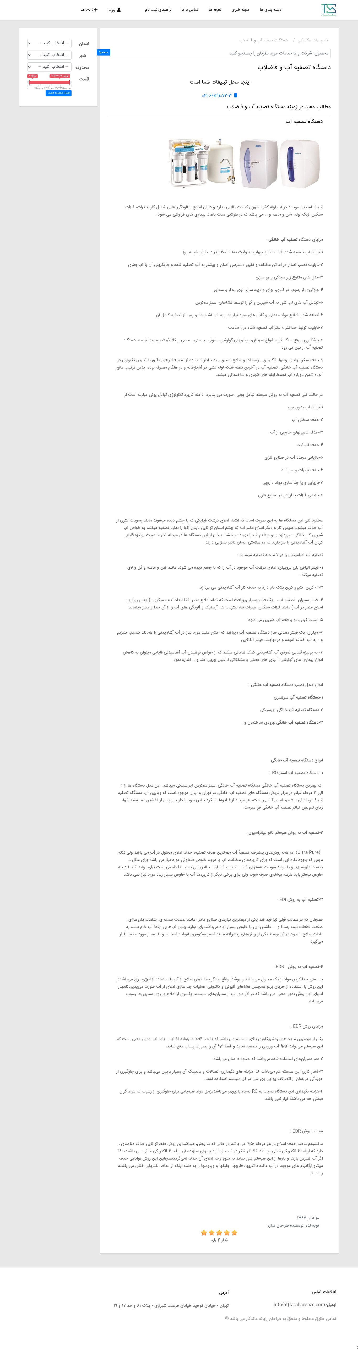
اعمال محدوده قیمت (58, 93)
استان (84, 44)
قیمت (84, 79)
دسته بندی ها (270, 10)
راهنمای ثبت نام (158, 10)
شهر (82, 55)
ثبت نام (87, 10)
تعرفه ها (215, 10)
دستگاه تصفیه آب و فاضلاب (264, 40)
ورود (112, 10)
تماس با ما (189, 10)
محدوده (82, 67)
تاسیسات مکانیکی (312, 40)
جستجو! (103, 52)
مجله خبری (240, 10)
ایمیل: (331, 1305)
